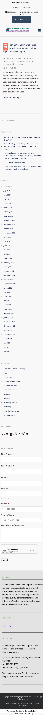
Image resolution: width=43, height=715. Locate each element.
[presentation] (19, 549)
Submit (4, 560)
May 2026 (7, 199)
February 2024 (9, 313)
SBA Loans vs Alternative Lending (15, 162)
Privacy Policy (30, 711)
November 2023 (9, 326)
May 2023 (7, 351)
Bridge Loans (8, 377)
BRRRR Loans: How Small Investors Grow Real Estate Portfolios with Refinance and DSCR (22, 167)
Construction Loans (10, 385)
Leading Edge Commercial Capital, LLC (20, 58)
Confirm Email (6, 499)
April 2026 (7, 203)
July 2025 (7, 241)
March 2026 (8, 207)
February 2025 (9, 262)
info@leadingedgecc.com (22, 2)
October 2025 (8, 229)
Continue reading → (12, 97)
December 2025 (9, 220)
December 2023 (9, 322)
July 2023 (7, 343)
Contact (23, 706)
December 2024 (9, 271)
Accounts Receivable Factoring (18, 62)
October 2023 (8, 330)
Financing (19, 64)
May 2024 (7, 300)
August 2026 (8, 186)
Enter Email (5, 488)
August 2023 (8, 339)
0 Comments (11, 68)
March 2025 (8, 258)
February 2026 (9, 212)
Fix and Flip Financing (11, 402)
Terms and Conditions (15, 711)
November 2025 (9, 224)
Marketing (7, 407)
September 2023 (9, 334)
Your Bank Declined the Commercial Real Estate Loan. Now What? (22, 138)
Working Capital (9, 415)
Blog (5, 373)
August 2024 (8, 288)
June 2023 (7, 347)
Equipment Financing (11, 390)
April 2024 (7, 305)
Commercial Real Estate (12, 381)
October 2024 (8, 279)
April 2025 (7, 254)
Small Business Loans (11, 411)
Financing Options (12, 703)
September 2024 (9, 284)
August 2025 (8, 237)
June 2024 (7, 296)
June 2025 (7, 246)
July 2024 (7, 292)
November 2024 (9, 275)
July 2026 (7, 190)
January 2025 (8, 267)
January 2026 (8, 216)
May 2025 (7, 250)
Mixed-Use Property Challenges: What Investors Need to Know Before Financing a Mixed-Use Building (21, 146)
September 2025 (9, 233)
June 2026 (7, 195)
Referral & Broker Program (30, 703)
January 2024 (8, 317)
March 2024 (8, 309)
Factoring (7, 394)
